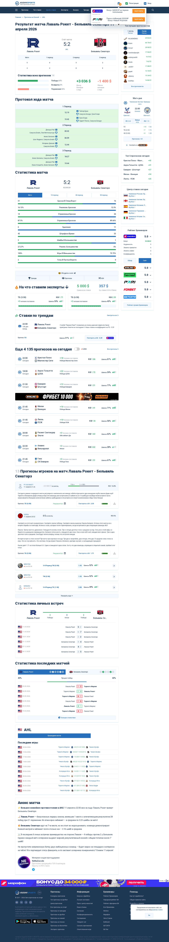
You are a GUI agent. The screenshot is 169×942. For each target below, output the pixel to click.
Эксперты (64, 10)
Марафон (106, 914)
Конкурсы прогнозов (57, 896)
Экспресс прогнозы (57, 929)
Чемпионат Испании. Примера (137, 205)
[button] (119, 3)
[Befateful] (20, 587)
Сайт (145, 260)
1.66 (150, 127)
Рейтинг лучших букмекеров (137, 305)
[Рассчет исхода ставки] (65, 503)
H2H (102, 278)
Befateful (27, 586)
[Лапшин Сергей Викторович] (20, 486)
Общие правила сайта (137, 900)
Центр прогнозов (56, 903)
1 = (81, 484)
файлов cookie (157, 910)
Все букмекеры (108, 907)
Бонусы (76, 10)
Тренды (86, 10)
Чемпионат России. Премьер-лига (137, 194)
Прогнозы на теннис (57, 922)
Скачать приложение (84, 926)
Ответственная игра (84, 929)
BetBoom (106, 922)
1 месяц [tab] (130, 32)
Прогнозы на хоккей (57, 918)
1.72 (150, 130)
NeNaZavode (38, 861)
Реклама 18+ (96, 14)
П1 (128, 121)
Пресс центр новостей (85, 903)
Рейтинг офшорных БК (111, 903)
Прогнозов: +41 (137, 139)
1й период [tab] (54, 195)
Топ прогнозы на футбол (59, 900)
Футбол (132, 196)
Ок (149, 915)
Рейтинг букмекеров (110, 896)
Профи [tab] (144, 32)
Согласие (80, 911)
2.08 (80, 587)
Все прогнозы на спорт (58, 907)
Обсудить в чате (65, 273)
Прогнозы (24, 10)
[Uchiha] (20, 515)
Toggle (77, 349)
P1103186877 (28, 485)
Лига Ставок (107, 918)
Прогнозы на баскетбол (58, 926)
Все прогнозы (112, 349)
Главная (18, 17)
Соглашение (81, 918)
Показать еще (66, 596)
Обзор (130, 260)
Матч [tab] (30, 195)
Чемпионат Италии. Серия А (137, 216)
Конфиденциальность (85, 914)
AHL (43, 17)
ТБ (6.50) (27, 503)
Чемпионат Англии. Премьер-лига (137, 199)
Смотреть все (112, 315)
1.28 (150, 133)
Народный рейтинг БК (111, 900)
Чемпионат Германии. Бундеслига (137, 211)
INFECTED (27, 564)
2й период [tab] (79, 195)
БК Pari (105, 929)
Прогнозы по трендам (58, 911)
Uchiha (26, 514)
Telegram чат (81, 922)
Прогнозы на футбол (57, 914)
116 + (72, 484)
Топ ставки (37, 10)
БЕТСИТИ (106, 926)
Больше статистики (68, 718)
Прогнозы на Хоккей (31, 17)
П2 (146, 121)
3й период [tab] (103, 195)
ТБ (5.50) (27, 553)
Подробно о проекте (137, 903)
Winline (106, 911)
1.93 (80, 565)
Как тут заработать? (137, 896)
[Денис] (20, 565)
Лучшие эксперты (83, 900)
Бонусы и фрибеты (83, 896)
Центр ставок (51, 10)
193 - (83, 484)
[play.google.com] (23, 921)
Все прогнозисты (137, 86)
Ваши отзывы (81, 907)
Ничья (137, 121)
